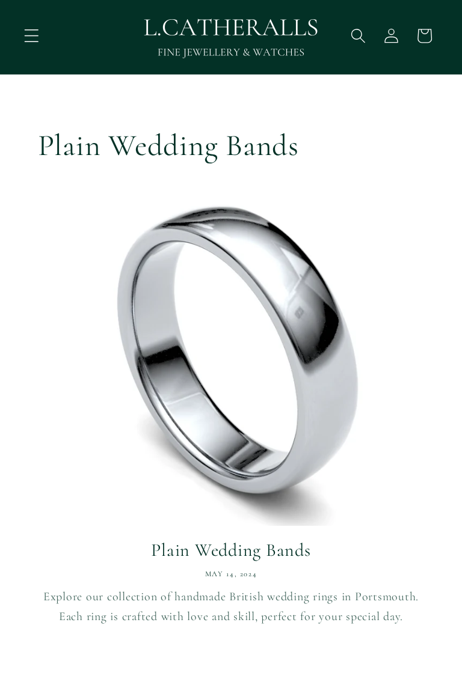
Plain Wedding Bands (230, 550)
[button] (31, 35)
